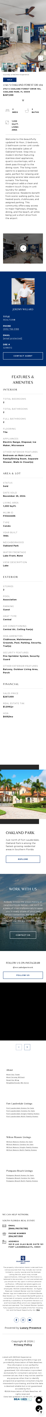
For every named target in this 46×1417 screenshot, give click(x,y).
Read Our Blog (12, 1080)
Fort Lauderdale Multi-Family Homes (22, 1116)
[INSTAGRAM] (23, 1320)
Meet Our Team (13, 1074)
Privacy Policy (23, 1344)
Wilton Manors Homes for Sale (19, 1142)
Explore (23, 859)
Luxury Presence (30, 1328)
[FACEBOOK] (16, 1320)
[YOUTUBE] (29, 1320)
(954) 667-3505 (16, 1236)
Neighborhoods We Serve (17, 1083)
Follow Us (23, 975)
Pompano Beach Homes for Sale (20, 1175)
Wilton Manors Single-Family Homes (22, 1147)
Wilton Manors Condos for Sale (19, 1144)
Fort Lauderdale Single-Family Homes (22, 1114)
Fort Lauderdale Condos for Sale (20, 1111)
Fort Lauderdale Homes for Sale (20, 1108)
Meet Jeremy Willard (15, 1077)
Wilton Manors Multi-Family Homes (21, 1150)
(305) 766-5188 (11, 329)
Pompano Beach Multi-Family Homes (22, 1181)
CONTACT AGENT (23, 356)
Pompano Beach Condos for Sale (20, 1178)
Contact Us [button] (23, 935)
